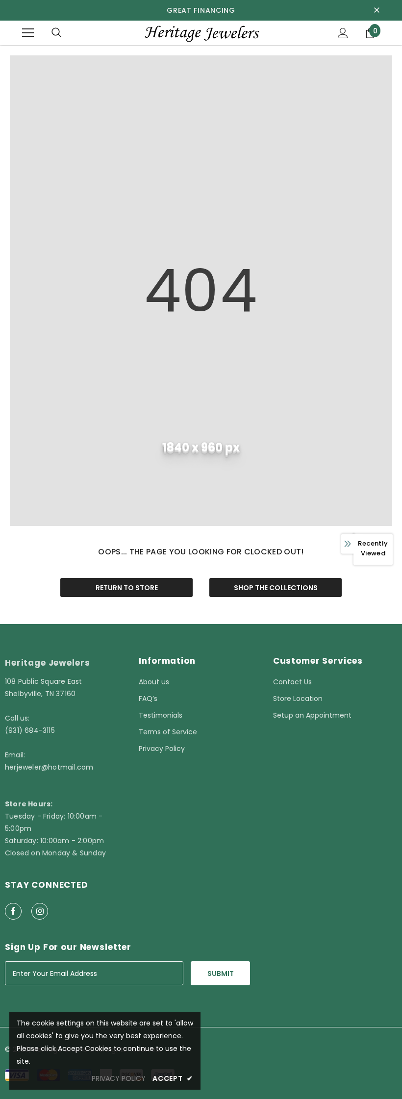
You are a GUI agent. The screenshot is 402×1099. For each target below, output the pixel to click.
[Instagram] (39, 911)
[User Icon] (343, 33)
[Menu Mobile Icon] (28, 33)
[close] (376, 10)
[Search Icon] (56, 33)
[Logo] (201, 32)
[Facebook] (13, 911)
